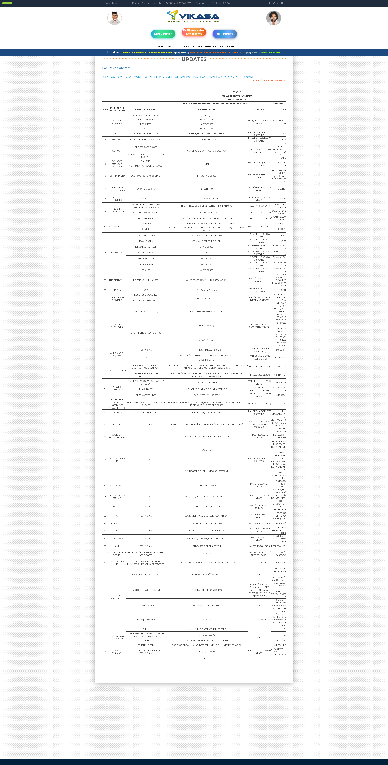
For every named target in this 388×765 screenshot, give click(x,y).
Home (161, 46)
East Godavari (163, 33)
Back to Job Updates (116, 68)
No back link (7, 3)
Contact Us (226, 46)
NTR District (225, 33)
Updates (210, 46)
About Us (173, 46)
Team (185, 46)
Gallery (197, 46)
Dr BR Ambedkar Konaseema (194, 32)
